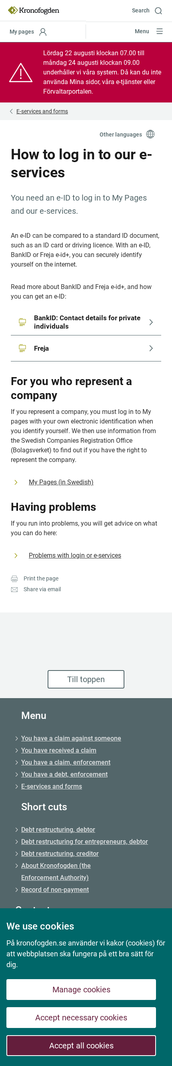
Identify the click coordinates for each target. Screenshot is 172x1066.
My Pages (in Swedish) (61, 482)
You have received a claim (58, 750)
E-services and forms (51, 786)
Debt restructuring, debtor (58, 829)
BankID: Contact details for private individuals (88, 322)
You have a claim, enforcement (65, 762)
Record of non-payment (55, 889)
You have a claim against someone (71, 738)
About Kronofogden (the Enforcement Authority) (56, 871)
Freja (41, 348)
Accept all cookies (81, 1045)
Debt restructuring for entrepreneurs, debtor (84, 841)
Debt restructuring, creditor (60, 853)
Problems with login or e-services (75, 555)
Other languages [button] (121, 134)
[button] (150, 10)
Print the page (41, 578)
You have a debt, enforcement (64, 774)
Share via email (42, 589)
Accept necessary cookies (81, 1017)
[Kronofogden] (33, 10)
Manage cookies (81, 989)
